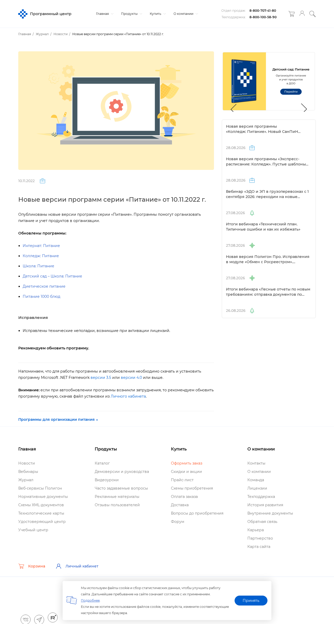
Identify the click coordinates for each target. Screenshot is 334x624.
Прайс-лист (182, 480)
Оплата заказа (184, 496)
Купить (156, 14)
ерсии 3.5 (101, 377)
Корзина (36, 566)
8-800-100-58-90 (263, 17)
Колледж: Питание (41, 256)
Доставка (180, 505)
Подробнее (90, 600)
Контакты (256, 463)
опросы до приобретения (197, 513)
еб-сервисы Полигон (40, 488)
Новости (26, 463)
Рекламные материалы (117, 496)
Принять (251, 600)
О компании (184, 14)
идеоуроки (107, 480)
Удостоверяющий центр (42, 521)
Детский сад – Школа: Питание (52, 276)
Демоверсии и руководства (122, 471)
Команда (255, 480)
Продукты (129, 14)
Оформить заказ (186, 463)
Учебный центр (33, 530)
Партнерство (260, 538)
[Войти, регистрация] (302, 14)
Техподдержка (261, 496)
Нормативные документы (43, 496)
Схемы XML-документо (41, 505)
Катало (102, 463)
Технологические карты (41, 513)
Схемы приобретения (192, 488)
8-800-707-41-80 (262, 11)
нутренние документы (270, 513)
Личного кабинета (128, 396)
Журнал (25, 480)
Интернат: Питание (41, 245)
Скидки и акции (186, 471)
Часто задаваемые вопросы (121, 488)
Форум (177, 521)
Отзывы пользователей (117, 505)
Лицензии (257, 488)
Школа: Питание (38, 266)
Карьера (255, 530)
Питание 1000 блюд (41, 296)
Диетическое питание (44, 286)
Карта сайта (258, 546)
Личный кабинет (81, 566)
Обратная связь (262, 521)
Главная (103, 14)
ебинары (28, 471)
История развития (265, 505)
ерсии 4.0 (131, 377)
